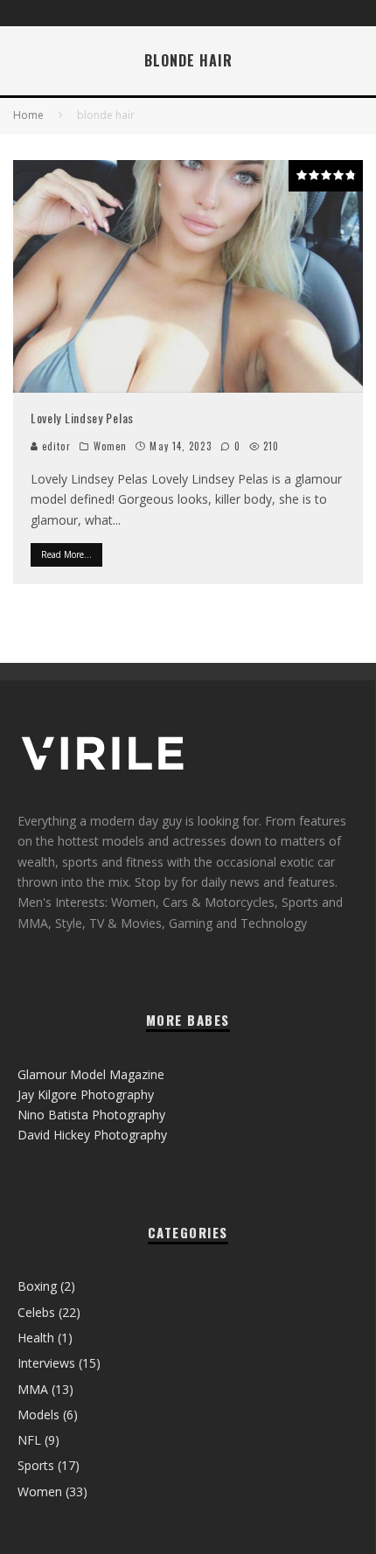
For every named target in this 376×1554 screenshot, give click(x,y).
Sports (35, 1465)
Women (111, 446)
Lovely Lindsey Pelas (82, 417)
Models (38, 1414)
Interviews (46, 1363)
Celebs (36, 1312)
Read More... (66, 554)
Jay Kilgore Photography (85, 1094)
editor (54, 446)
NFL (29, 1440)
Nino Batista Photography (91, 1114)
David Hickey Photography (92, 1134)
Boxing (37, 1286)
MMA (32, 1389)
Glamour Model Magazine (90, 1074)
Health (35, 1337)
